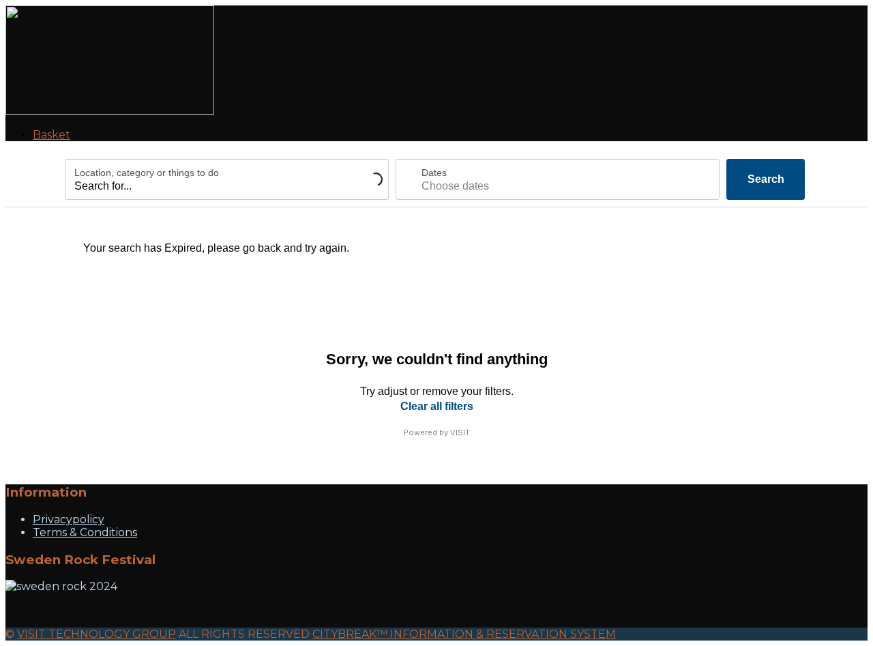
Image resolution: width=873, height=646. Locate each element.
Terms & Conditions (85, 532)
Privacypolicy (68, 519)
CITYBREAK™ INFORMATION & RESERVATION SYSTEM (464, 634)
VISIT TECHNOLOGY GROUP (96, 634)
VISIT (460, 432)
